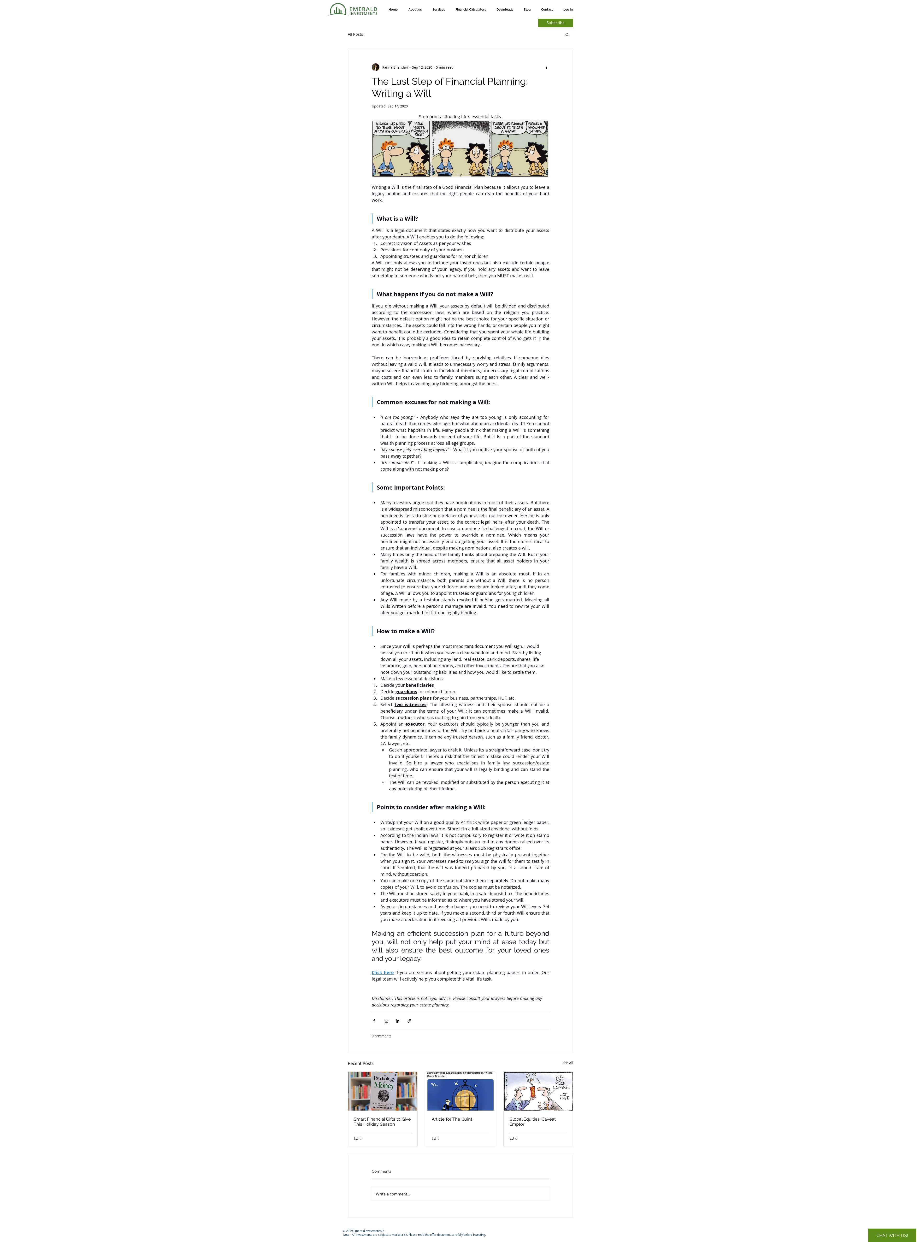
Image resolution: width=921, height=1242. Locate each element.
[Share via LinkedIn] (397, 1021)
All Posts (355, 34)
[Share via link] (409, 1021)
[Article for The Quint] (460, 1091)
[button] (567, 34)
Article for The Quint (452, 1119)
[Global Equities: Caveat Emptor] (538, 1091)
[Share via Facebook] (374, 1021)
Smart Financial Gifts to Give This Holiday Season (382, 1122)
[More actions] (546, 67)
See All (567, 1062)
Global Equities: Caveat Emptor (532, 1122)
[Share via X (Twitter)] (386, 1021)
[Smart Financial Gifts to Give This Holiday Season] (382, 1091)
